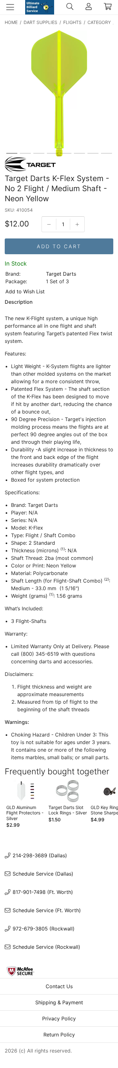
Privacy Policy (59, 1018)
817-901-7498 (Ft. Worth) (43, 892)
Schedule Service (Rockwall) (46, 947)
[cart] (108, 7)
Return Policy (59, 1034)
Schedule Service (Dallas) (43, 874)
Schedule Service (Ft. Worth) (47, 910)
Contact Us (59, 986)
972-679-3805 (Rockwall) (44, 928)
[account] (89, 7)
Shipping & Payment (59, 1002)
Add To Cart (59, 246)
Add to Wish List (25, 291)
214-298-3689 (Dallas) (40, 855)
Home (11, 22)
